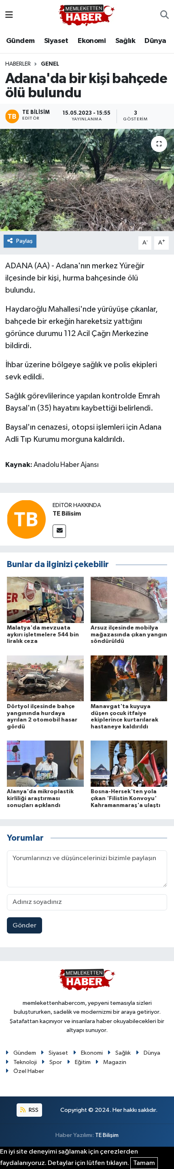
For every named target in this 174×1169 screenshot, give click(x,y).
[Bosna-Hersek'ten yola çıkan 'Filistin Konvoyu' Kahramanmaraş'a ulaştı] (129, 763)
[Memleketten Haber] (86, 15)
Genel (50, 64)
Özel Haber (28, 1071)
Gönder (24, 925)
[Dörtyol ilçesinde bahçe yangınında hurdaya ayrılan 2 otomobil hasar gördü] (45, 678)
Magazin (114, 1062)
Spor (55, 1062)
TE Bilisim (67, 513)
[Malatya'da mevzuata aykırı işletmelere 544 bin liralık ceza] (45, 599)
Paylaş (24, 241)
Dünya (155, 41)
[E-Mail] (59, 531)
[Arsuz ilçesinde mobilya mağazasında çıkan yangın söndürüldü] (129, 599)
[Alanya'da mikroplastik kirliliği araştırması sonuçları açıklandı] (45, 763)
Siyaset (56, 41)
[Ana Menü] (9, 15)
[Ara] (164, 15)
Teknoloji (25, 1062)
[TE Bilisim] (26, 519)
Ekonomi (92, 41)
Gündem (20, 41)
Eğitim (83, 1062)
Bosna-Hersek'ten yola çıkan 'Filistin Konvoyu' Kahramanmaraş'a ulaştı (125, 798)
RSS (33, 1110)
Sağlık (125, 41)
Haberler (18, 64)
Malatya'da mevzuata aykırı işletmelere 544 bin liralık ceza (43, 634)
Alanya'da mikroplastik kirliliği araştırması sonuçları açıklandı (40, 798)
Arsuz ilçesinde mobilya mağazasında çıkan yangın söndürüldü (129, 634)
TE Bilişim (107, 1135)
